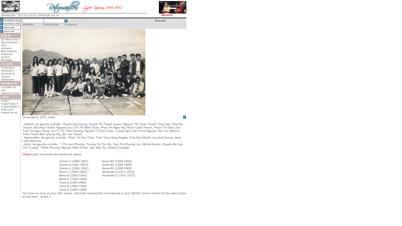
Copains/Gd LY (9, 103)
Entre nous (7, 109)
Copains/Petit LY (10, 106)
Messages (7, 60)
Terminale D (8, 73)
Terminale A (7, 67)
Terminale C (8, 70)
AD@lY (5, 100)
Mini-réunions (9, 51)
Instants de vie (9, 112)
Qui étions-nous (10, 39)
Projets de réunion (7, 56)
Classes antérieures (7, 78)
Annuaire (6, 48)
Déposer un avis (10, 93)
